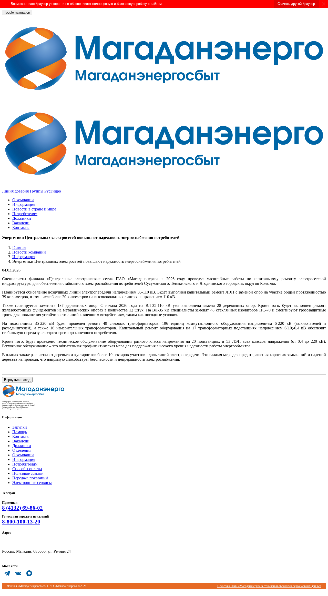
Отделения (21, 450)
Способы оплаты (27, 469)
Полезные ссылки (28, 473)
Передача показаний (30, 478)
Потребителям (24, 213)
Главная (19, 247)
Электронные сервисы (32, 482)
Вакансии (20, 223)
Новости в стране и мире (34, 209)
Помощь (19, 432)
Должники (21, 218)
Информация (23, 204)
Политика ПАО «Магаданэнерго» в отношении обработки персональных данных (269, 586)
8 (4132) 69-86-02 (22, 508)
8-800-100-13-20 (21, 522)
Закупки (19, 427)
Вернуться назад (17, 380)
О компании (23, 200)
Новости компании (29, 252)
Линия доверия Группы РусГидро (31, 191)
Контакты (20, 227)
